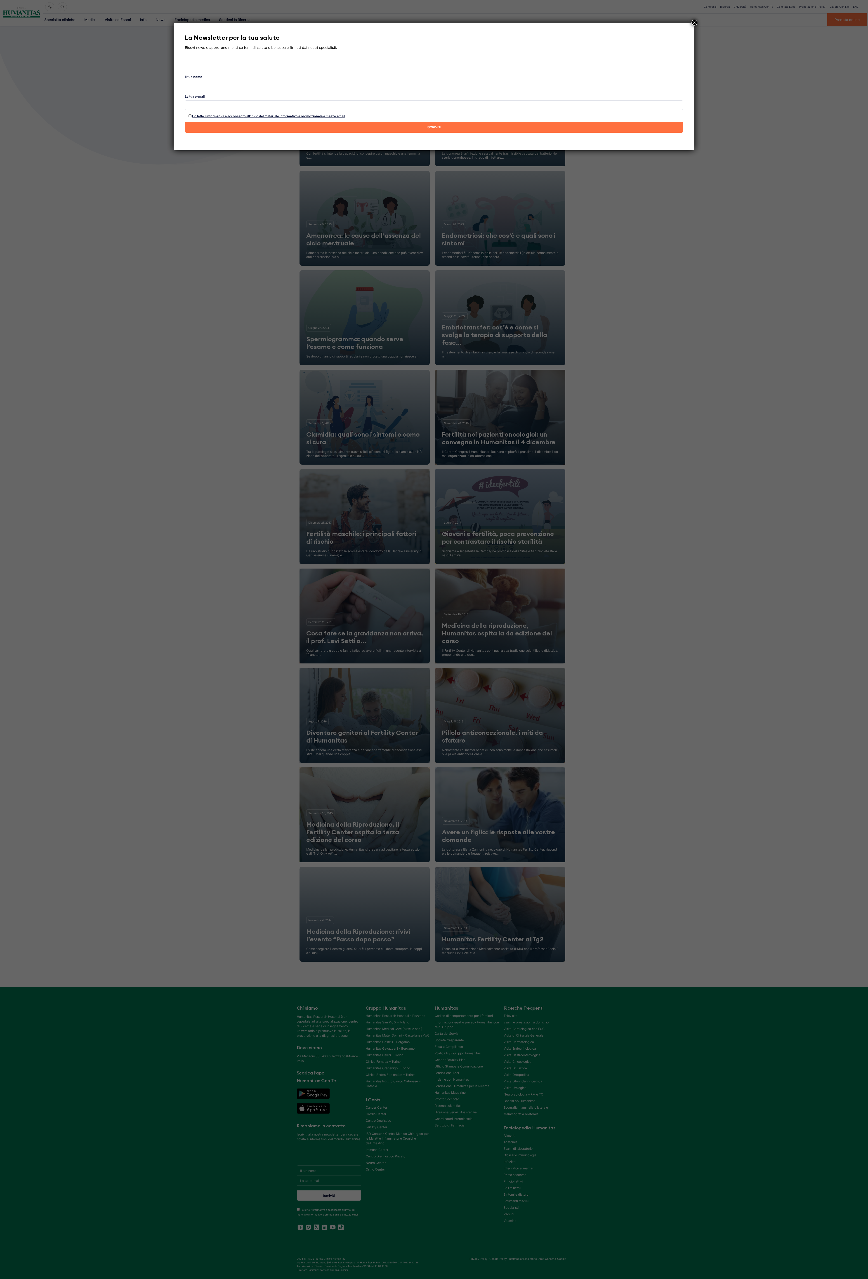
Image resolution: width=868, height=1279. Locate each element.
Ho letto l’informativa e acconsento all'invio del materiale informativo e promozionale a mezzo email (268, 116)
